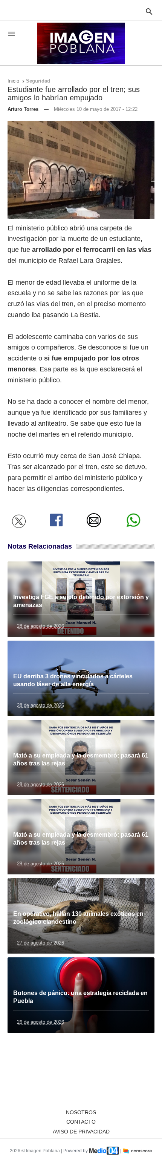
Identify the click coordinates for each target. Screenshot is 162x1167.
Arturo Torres (23, 109)
